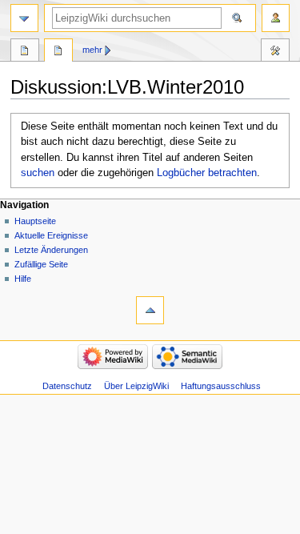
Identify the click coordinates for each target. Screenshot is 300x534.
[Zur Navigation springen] (24, 18)
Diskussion (58, 52)
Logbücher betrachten (207, 173)
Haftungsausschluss (221, 386)
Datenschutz (67, 386)
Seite (24, 52)
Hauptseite (35, 221)
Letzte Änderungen (51, 250)
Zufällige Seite (41, 264)
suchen (37, 173)
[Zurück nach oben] (150, 310)
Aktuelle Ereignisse (51, 235)
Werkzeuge (275, 52)
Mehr (92, 49)
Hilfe (22, 278)
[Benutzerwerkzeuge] (276, 18)
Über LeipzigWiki (136, 386)
